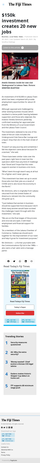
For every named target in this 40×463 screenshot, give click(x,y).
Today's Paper (20, 307)
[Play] (22, 47)
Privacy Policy (5, 455)
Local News (13, 37)
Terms (3, 452)
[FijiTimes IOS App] (20, 435)
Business (5, 37)
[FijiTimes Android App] (20, 440)
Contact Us (4, 447)
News (21, 37)
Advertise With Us (7, 450)
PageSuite (13, 460)
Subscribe (20, 313)
